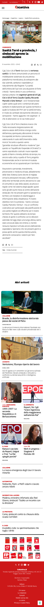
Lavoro (21, 18)
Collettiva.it (22, 569)
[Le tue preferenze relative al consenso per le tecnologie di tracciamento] (40, 603)
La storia (22, 600)
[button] (32, 65)
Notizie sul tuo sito (22, 598)
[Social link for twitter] (30, 2)
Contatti (5, 2)
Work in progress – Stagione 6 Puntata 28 (32, 451)
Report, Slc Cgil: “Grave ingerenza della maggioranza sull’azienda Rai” (32, 411)
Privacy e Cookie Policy (22, 603)
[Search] (24, 2)
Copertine (14, 18)
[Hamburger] (3, 8)
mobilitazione (11, 250)
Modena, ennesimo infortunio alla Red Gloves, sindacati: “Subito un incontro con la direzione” (21, 500)
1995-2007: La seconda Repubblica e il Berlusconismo (9, 413)
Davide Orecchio (6, 324)
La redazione (14, 2)
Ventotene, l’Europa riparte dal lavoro (21, 364)
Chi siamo (22, 590)
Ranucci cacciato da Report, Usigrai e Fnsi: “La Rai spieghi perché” (10, 453)
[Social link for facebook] (32, 2)
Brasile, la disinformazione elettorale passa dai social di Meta (20, 319)
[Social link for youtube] (39, 2)
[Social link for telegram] (42, 2)
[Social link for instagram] (35, 2)
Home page (5, 18)
